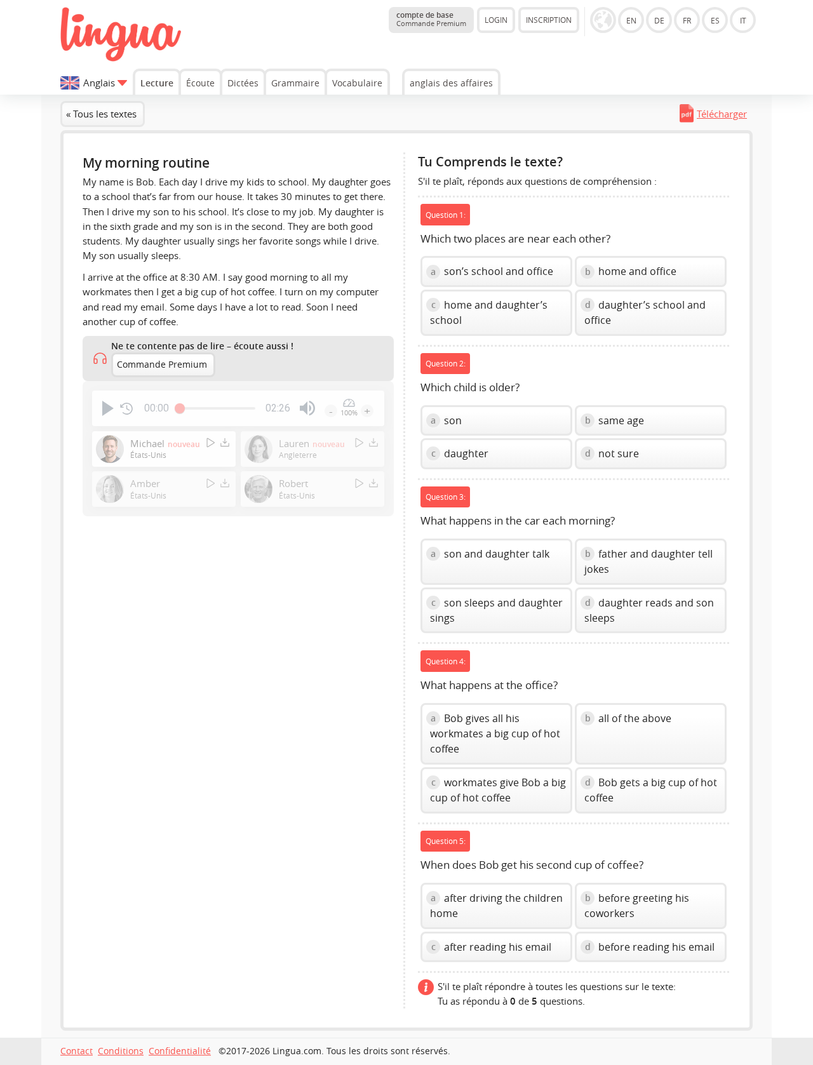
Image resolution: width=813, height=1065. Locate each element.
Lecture (156, 83)
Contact (76, 1051)
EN (631, 20)
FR (687, 20)
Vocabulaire (357, 83)
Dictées (243, 83)
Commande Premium (162, 364)
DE (659, 20)
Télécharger (722, 113)
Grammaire (295, 83)
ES (715, 20)
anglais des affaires (451, 83)
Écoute (200, 83)
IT (743, 20)
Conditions (121, 1051)
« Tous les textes (101, 113)
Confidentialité (180, 1051)
